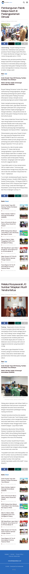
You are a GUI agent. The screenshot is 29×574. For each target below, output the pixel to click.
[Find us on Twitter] (15, 570)
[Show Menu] (27, 2)
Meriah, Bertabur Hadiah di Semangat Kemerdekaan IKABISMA (8, 215)
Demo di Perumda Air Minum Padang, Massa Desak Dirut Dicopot (8, 224)
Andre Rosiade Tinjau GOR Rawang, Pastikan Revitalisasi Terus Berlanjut (9, 207)
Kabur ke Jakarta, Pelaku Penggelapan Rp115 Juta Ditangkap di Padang (7, 241)
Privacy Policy (19, 554)
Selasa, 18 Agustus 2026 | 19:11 (9, 535)
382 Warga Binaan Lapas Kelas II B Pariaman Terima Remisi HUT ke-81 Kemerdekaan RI (9, 249)
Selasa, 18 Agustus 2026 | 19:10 (9, 270)
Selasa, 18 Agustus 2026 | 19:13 (9, 253)
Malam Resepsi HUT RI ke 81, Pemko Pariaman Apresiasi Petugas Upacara (9, 258)
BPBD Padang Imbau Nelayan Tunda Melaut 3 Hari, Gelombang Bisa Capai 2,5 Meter (9, 232)
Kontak (12, 554)
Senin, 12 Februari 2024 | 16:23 (9, 294)
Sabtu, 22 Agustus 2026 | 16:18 (9, 244)
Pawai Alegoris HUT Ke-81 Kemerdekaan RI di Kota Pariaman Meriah (8, 266)
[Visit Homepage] (7, 2)
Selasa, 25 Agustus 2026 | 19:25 (9, 210)
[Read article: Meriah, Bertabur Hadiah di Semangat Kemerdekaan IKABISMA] (24, 216)
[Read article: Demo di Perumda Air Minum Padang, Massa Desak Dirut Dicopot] (24, 224)
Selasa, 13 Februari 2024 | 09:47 (9, 21)
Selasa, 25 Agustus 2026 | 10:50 (9, 227)
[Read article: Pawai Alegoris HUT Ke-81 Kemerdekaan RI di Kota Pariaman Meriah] (24, 267)
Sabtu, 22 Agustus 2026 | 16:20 (9, 236)
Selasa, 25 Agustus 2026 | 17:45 (9, 219)
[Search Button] (24, 2)
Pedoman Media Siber (14, 556)
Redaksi (7, 554)
